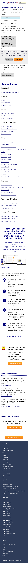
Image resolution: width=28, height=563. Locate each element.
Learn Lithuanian (7, 520)
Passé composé (6, 159)
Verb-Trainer (6, 468)
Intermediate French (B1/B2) (11, 486)
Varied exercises (7, 464)
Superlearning (6, 471)
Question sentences (7, 208)
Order (4, 455)
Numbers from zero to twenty (9, 216)
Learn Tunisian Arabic (9, 533)
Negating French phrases (8, 205)
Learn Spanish (7, 529)
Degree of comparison (7, 131)
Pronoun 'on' (5, 190)
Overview (5, 457)
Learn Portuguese (8, 522)
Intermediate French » (7, 385)
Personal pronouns (6, 185)
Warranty (5, 453)
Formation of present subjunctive (10, 177)
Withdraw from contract (9, 556)
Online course (6, 473)
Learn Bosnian (7, 504)
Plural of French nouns (7, 116)
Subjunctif (4, 174)
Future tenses (5, 162)
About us (5, 553)
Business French (7, 484)
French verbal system (7, 142)
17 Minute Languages (9, 544)
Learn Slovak (6, 527)
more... (5, 535)
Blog (4, 549)
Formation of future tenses (9, 164)
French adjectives (6, 126)
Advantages (6, 462)
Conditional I (5, 167)
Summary (5, 459)
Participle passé (6, 157)
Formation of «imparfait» (8, 154)
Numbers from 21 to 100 (8, 218)
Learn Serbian (7, 524)
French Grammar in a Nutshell (10, 92)
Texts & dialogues (8, 466)
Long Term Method (8, 450)
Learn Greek (6, 515)
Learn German (7, 513)
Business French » (6, 396)
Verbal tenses (5, 144)
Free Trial (5, 448)
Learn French (6, 511)
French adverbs (6, 134)
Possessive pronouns (7, 192)
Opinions (5, 480)
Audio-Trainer (6, 475)
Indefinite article (6, 105)
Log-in (4, 547)
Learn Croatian (7, 506)
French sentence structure (9, 203)
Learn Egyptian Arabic (9, 509)
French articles (5, 100)
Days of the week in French (9, 221)
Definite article (5, 102)
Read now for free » (15, 364)
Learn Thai (6, 531)
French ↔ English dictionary (11, 493)
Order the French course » (14, 437)
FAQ (4, 477)
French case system (7, 118)
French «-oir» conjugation (8, 147)
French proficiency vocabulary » (10, 406)
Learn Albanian (7, 502)
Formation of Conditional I (8, 169)
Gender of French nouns (8, 113)
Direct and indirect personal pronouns (12, 187)
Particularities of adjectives (9, 129)
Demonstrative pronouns (8, 195)
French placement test (9, 488)
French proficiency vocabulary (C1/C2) (14, 491)
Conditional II (5, 172)
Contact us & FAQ (8, 551)
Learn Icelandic (7, 518)
